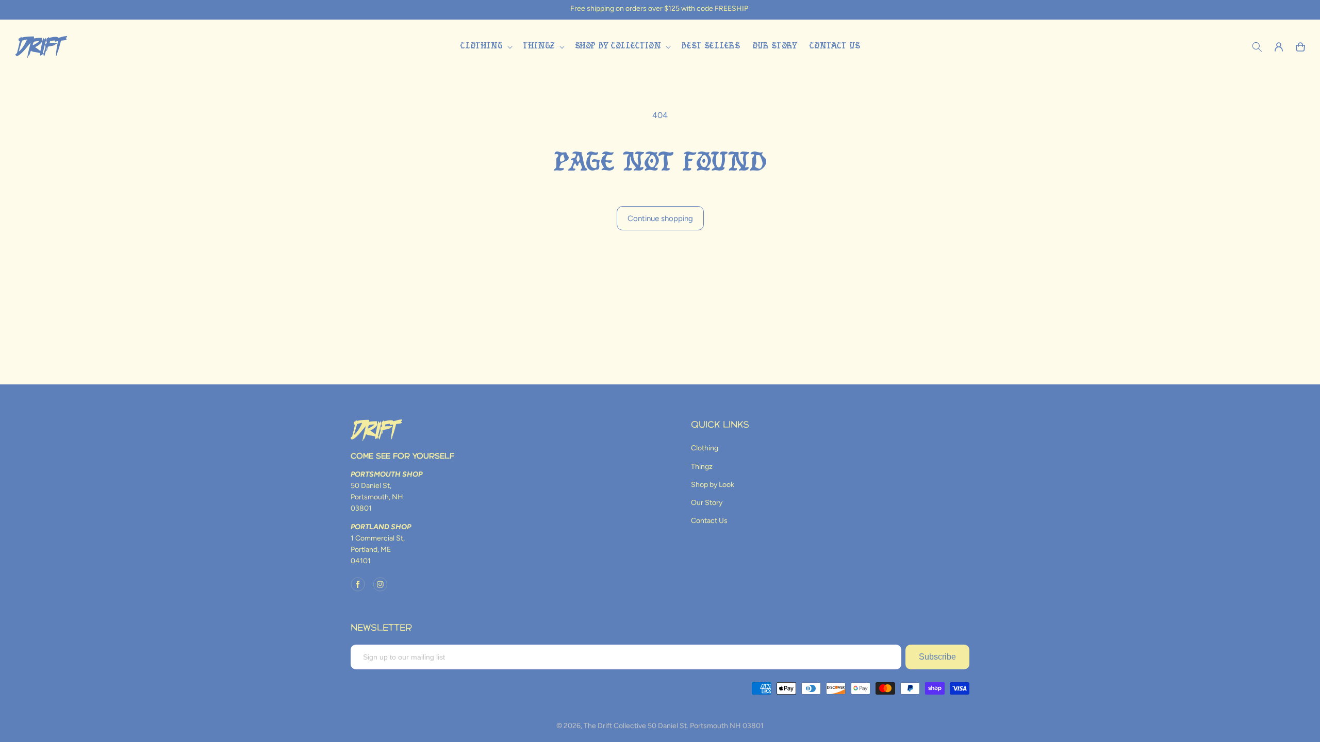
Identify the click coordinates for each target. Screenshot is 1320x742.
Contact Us (709, 520)
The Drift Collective (615, 725)
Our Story (706, 502)
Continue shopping (660, 218)
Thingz (702, 466)
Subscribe (937, 656)
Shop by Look (712, 484)
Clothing (704, 448)
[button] (485, 46)
